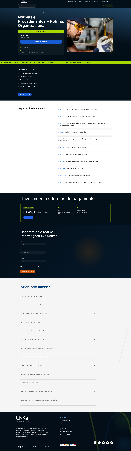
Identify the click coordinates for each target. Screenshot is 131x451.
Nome (21, 241)
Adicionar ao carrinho (41, 41)
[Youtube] (111, 442)
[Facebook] (95, 442)
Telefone (22, 249)
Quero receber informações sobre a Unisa (32, 266)
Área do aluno (109, 5)
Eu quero (28, 217)
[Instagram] (99, 442)
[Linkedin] (107, 442)
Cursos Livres (95, 1)
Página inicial (22, 12)
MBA (80, 1)
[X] (103, 442)
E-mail (22, 258)
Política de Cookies (66, 434)
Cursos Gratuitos (106, 1)
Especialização (72, 1)
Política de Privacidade (67, 431)
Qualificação (87, 1)
